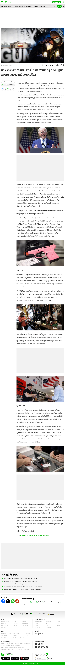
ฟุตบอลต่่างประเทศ (5, 633)
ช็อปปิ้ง (37, 631)
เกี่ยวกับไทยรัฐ (17, 643)
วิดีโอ (47, 625)
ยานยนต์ (14, 625)
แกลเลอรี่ (3, 637)
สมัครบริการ (57, 2)
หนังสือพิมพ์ (48, 621)
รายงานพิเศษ (38, 621)
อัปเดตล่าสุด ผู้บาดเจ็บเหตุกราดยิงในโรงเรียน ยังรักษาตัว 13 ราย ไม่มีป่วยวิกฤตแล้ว (23, 589)
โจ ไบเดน (50, 601)
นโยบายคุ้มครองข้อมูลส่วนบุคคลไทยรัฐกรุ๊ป (11, 647)
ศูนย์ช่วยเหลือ (17, 645)
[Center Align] (63, 6)
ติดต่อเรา (18, 649)
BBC (36, 535)
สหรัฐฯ (55, 601)
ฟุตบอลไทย (15, 633)
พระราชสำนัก (4, 621)
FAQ (11, 645)
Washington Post (43, 535)
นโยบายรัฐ (14, 623)
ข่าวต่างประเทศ (26, 601)
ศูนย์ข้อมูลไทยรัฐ (5, 645)
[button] (2, 89)
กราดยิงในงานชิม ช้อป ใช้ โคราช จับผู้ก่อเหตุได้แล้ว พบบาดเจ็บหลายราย (20, 581)
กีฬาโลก (14, 635)
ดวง (47, 623)
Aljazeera (32, 535)
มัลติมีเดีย (48, 627)
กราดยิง (33, 601)
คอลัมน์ (57, 621)
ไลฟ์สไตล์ (37, 627)
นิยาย (36, 625)
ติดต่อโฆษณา (24, 649)
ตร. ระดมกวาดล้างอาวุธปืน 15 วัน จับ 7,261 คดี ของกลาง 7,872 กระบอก (21, 584)
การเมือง (3, 623)
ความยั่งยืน (4, 627)
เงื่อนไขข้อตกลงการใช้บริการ (7, 649)
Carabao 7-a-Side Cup (18, 637)
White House (24, 535)
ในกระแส (24, 621)
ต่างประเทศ (51, 65)
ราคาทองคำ (25, 625)
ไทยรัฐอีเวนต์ (38, 633)
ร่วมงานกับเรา (9, 643)
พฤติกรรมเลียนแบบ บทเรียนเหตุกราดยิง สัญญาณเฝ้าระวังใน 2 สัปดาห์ (20, 578)
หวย (57, 623)
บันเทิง (36, 623)
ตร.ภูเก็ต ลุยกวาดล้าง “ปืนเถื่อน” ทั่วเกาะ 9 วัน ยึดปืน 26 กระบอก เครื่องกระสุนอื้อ (23, 586)
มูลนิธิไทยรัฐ (25, 643)
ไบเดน (44, 601)
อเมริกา (24, 604)
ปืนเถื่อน (39, 601)
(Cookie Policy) (42, 6)
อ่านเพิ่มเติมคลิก (30, 6)
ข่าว (45, 65)
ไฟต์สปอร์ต (3, 635)
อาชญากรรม (4, 625)
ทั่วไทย (13, 621)
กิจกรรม (3, 643)
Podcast (58, 625)
